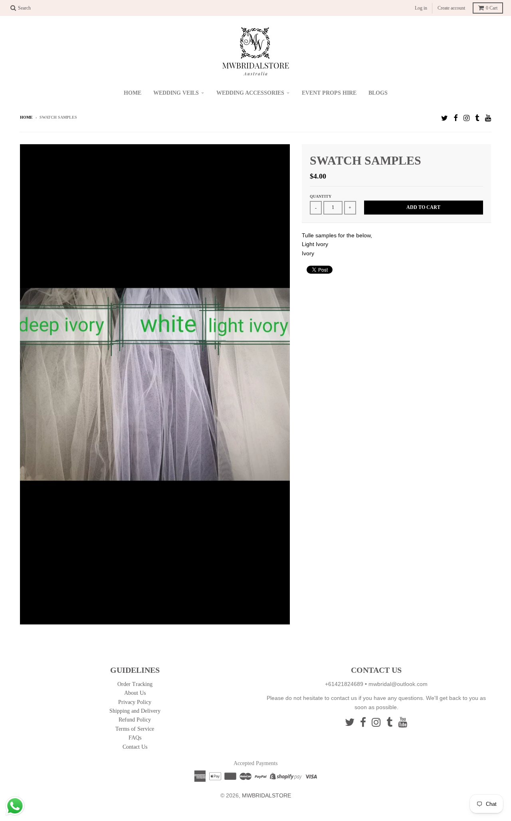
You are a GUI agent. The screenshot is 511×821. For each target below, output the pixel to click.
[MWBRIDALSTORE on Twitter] (444, 118)
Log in (421, 8)
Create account (451, 8)
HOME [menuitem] (132, 93)
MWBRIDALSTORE (266, 795)
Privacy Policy (134, 702)
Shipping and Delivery (134, 711)
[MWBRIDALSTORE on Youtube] (488, 118)
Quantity (320, 196)
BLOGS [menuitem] (378, 93)
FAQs (135, 738)
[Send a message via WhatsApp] (15, 806)
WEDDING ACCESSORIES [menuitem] (250, 93)
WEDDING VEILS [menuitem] (176, 93)
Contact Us (135, 747)
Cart (491, 8)
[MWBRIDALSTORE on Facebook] (456, 118)
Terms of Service (134, 729)
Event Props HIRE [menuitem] (329, 93)
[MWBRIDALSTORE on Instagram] (466, 118)
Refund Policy (135, 720)
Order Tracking (135, 684)
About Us (135, 693)
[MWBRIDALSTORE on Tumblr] (477, 118)
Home (26, 117)
